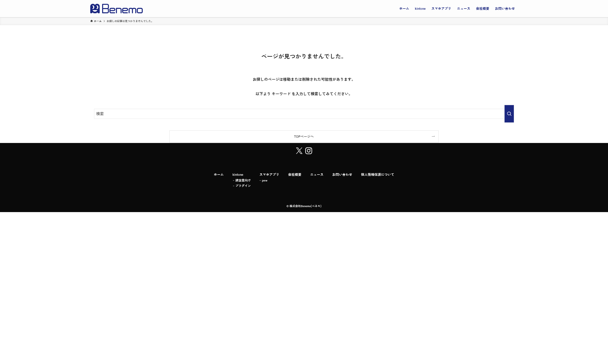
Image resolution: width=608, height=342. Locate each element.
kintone (238, 174)
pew (264, 180)
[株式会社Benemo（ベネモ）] (116, 8)
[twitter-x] (299, 151)
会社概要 (294, 174)
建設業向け (243, 180)
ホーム (219, 174)
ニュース (316, 174)
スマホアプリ (269, 174)
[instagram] (309, 151)
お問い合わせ (342, 174)
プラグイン (243, 185)
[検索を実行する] (509, 114)
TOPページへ (304, 136)
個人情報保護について (377, 174)
